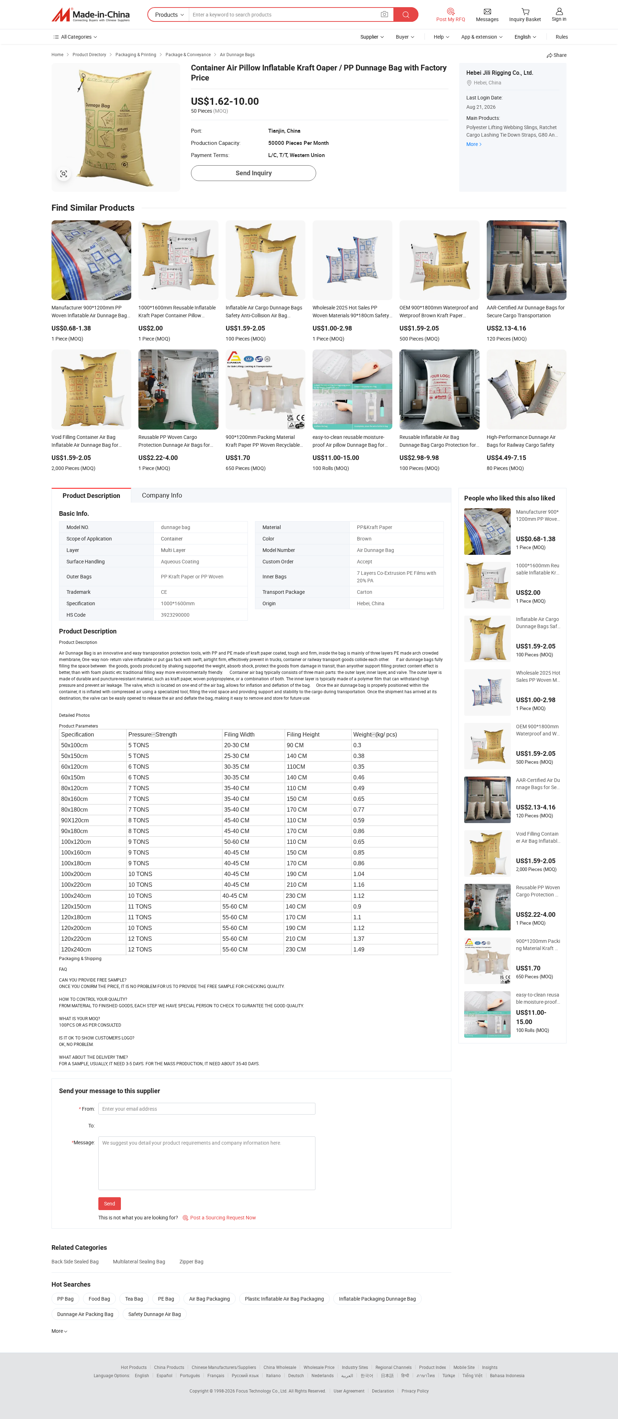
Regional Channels (394, 1367)
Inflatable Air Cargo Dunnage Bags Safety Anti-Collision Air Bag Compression (538, 623)
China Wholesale (280, 1367)
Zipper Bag (191, 1261)
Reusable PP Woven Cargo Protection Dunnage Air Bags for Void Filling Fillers (538, 891)
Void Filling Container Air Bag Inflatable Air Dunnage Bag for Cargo (538, 837)
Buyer (402, 36)
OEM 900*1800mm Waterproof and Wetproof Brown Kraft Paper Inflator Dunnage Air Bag (538, 730)
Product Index (432, 1367)
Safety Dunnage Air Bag (154, 1314)
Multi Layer (173, 550)
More (472, 144)
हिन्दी (405, 1375)
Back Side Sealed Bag (75, 1261)
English (142, 1375)
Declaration (383, 1391)
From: (87, 1108)
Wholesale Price (319, 1367)
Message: (83, 1142)
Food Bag (99, 1298)
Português (190, 1375)
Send (109, 1203)
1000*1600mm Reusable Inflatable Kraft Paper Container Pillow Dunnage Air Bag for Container (538, 569)
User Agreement (349, 1391)
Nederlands (323, 1375)
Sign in (559, 18)
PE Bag (166, 1298)
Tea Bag (134, 1298)
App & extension (479, 36)
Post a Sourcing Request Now (219, 1217)
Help (439, 36)
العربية (347, 1375)
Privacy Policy (415, 1391)
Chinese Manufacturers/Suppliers (224, 1367)
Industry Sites (355, 1367)
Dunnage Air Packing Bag (85, 1314)
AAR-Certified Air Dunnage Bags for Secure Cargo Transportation (538, 784)
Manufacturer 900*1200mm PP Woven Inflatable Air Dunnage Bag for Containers (538, 515)
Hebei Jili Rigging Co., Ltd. (499, 73)
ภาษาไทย (426, 1375)
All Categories (76, 36)
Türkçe (448, 1375)
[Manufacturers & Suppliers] (90, 14)
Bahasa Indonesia (507, 1375)
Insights (489, 1367)
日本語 (387, 1375)
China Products (169, 1367)
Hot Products (134, 1367)
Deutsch (296, 1375)
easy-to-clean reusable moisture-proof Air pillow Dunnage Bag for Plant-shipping (538, 998)
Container (172, 538)
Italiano (273, 1375)
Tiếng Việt (472, 1375)
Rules (562, 36)
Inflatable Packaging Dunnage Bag (377, 1298)
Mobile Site (464, 1367)
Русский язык (245, 1375)
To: (91, 1125)
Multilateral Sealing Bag (139, 1261)
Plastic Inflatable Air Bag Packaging (284, 1298)
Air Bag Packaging (209, 1298)
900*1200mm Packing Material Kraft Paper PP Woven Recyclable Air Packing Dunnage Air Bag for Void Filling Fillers (538, 945)
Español (164, 1375)
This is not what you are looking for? (138, 1217)
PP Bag (65, 1298)
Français (215, 1375)
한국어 (366, 1375)
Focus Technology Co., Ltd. (262, 1391)
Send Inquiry (254, 173)
